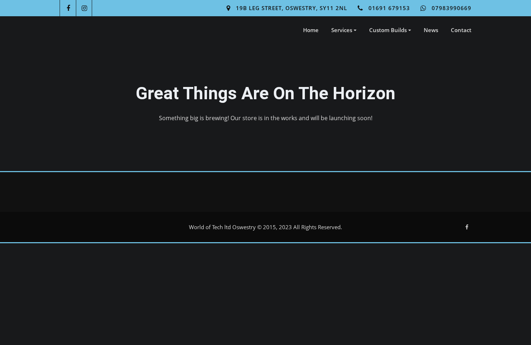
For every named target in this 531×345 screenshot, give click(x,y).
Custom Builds (388, 30)
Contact (461, 30)
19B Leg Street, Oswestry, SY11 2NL (291, 8)
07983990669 (451, 8)
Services (342, 30)
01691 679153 (389, 8)
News (431, 30)
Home (311, 30)
